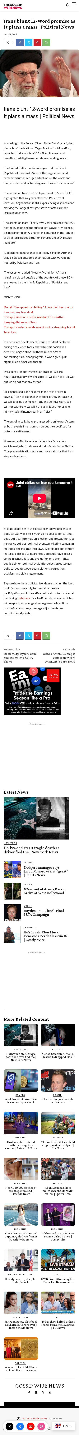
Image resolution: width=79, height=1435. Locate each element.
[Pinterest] (37, 42)
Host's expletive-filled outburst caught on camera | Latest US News (21, 1145)
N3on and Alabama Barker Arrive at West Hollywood (45, 891)
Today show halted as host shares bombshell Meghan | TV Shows (58, 1324)
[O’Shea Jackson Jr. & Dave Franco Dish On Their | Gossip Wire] (58, 1214)
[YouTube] (31, 1426)
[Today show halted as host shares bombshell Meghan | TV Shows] (58, 1303)
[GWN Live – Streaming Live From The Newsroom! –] (58, 1260)
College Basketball (20, 1274)
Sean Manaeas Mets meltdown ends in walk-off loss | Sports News (58, 1190)
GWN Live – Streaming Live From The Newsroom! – (58, 1280)
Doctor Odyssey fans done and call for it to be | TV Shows (20, 657)
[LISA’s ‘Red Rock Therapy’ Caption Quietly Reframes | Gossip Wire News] (21, 1214)
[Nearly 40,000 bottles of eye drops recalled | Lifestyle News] (21, 1169)
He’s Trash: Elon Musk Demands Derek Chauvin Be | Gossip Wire (46, 936)
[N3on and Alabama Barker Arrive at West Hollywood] (12, 891)
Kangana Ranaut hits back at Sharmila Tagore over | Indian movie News (20, 1324)
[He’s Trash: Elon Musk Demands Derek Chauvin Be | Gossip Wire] (12, 934)
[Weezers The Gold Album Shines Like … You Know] (21, 1348)
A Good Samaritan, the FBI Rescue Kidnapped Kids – (58, 1055)
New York (10, 843)
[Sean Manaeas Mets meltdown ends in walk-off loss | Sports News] (58, 1169)
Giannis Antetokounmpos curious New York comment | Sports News (59, 657)
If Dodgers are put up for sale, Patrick (21, 1280)
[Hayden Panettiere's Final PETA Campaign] (12, 912)
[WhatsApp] (46, 42)
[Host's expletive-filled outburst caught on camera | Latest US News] (21, 1123)
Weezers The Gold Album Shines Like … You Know (21, 1369)
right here (24, 598)
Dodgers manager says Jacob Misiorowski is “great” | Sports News (46, 871)
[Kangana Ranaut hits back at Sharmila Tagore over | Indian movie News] (21, 1303)
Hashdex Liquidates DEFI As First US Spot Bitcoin (21, 1101)
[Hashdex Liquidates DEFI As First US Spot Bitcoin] (21, 1080)
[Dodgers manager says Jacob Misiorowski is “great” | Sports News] (12, 869)
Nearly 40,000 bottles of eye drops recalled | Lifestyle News (20, 1190)
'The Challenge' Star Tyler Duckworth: (58, 1101)
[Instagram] (36, 1392)
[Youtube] (49, 1392)
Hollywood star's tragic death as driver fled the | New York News (31, 849)
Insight (20, 1137)
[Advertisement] (36, 750)
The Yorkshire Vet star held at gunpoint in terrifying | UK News (58, 1145)
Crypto (20, 1095)
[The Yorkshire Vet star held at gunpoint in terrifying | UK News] (58, 1123)
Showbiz (57, 1137)
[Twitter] (28, 42)
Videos (57, 1274)
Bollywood (20, 1317)
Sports (28, 862)
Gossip (28, 884)
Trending (30, 927)
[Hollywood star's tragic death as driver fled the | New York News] (36, 818)
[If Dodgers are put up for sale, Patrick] (21, 1260)
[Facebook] (20, 42)
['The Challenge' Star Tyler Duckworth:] (58, 1080)
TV (57, 1317)
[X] (9, 1426)
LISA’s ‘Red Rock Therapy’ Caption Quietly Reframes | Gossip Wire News (21, 1236)
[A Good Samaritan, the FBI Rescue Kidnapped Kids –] (58, 1035)
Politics (57, 1049)
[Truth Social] (41, 1426)
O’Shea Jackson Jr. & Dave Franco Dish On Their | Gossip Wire (58, 1236)
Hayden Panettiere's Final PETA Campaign (44, 912)
